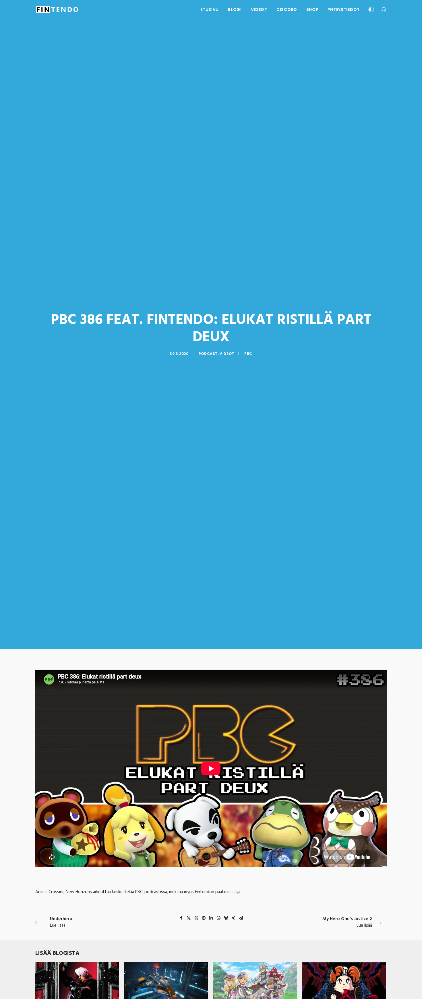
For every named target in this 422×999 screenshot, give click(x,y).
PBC (248, 353)
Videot (259, 9)
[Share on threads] (196, 918)
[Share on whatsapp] (218, 918)
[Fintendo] (57, 9)
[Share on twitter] (188, 918)
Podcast (208, 353)
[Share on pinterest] (203, 918)
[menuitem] (209, 9)
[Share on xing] (233, 918)
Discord (286, 9)
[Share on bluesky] (225, 918)
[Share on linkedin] (211, 918)
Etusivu (209, 9)
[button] (384, 9)
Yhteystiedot (344, 9)
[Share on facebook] (181, 918)
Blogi (235, 9)
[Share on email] (240, 918)
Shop (312, 9)
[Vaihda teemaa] (371, 10)
